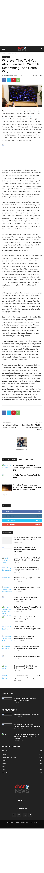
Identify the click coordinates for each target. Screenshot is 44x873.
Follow (38, 516)
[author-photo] (22, 447)
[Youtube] (30, 815)
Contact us (34, 822)
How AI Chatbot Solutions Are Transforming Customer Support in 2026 (27, 467)
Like (39, 511)
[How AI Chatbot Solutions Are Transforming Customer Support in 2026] (7, 467)
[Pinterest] (13, 80)
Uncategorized (11, 54)
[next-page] (6, 495)
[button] (3, 49)
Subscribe (38, 524)
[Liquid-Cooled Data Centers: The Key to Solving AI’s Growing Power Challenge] (7, 560)
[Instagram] (19, 815)
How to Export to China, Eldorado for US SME (10, 426)
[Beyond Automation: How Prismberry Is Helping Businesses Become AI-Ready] (7, 570)
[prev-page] (3, 495)
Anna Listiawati (8, 75)
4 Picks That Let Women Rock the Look (27, 656)
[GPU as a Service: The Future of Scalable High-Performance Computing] (7, 678)
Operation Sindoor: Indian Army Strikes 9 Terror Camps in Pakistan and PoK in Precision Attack (27, 487)
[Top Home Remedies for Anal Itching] (7, 717)
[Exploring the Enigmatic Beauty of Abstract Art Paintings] (7, 701)
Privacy (17, 822)
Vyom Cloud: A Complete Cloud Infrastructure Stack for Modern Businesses (25, 550)
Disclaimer (10, 822)
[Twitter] (9, 80)
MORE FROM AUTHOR (26, 460)
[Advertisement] (22, 23)
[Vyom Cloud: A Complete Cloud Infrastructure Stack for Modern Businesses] (7, 550)
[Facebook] (4, 80)
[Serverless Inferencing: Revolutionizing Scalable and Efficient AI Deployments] (7, 648)
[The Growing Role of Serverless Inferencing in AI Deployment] (7, 639)
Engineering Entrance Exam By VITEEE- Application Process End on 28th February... (27, 736)
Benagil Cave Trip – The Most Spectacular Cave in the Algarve (32, 427)
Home (4, 54)
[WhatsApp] (18, 80)
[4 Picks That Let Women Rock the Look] (7, 477)
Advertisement (25, 822)
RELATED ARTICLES (9, 460)
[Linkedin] (25, 815)
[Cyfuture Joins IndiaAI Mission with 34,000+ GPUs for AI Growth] (7, 668)
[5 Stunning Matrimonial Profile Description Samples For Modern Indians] (7, 727)
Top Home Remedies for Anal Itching (26, 714)
